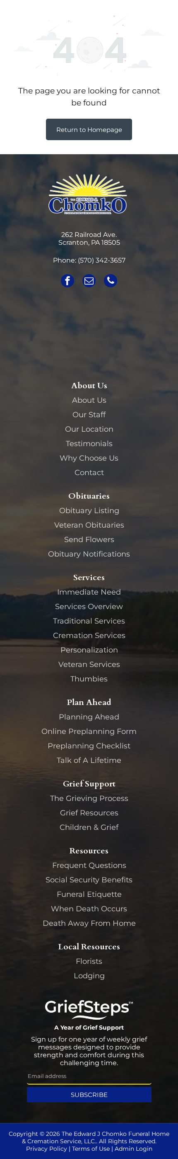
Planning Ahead (89, 717)
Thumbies (89, 678)
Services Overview (89, 606)
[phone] (110, 281)
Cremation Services (89, 635)
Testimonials (89, 443)
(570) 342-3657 (101, 260)
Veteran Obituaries (89, 525)
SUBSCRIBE (89, 1095)
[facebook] (67, 281)
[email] (89, 281)
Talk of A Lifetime (89, 760)
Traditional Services (89, 621)
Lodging (89, 975)
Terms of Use (91, 1148)
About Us (89, 400)
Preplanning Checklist (89, 745)
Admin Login (133, 1148)
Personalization (89, 650)
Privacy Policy (46, 1148)
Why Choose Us (89, 458)
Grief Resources (89, 812)
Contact (89, 472)
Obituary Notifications (89, 554)
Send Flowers (89, 539)
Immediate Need (89, 592)
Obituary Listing (89, 510)
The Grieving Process (89, 798)
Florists (89, 961)
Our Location (89, 429)
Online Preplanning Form (89, 731)
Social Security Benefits (89, 879)
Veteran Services (89, 664)
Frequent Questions (89, 865)
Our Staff (89, 414)
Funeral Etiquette (89, 894)
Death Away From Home (89, 923)
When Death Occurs (89, 908)
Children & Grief (89, 827)
